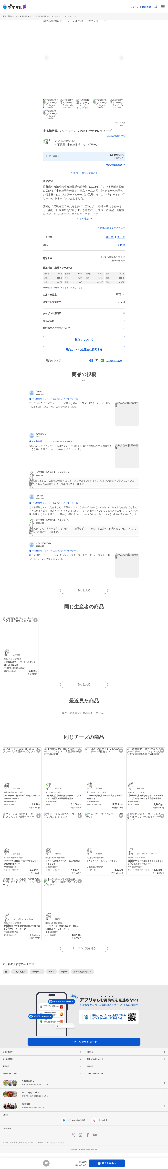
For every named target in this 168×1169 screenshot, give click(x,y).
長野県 (121, 245)
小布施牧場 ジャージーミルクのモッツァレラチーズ (57, 16)
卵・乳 (24, 16)
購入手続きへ (109, 1163)
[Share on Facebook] (91, 360)
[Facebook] (87, 1135)
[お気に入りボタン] (35, 620)
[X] (73, 1135)
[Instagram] (80, 1135)
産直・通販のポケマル (11, 16)
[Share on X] (96, 360)
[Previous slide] (47, 58)
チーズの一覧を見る (84, 948)
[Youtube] (94, 1135)
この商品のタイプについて (111, 228)
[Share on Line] (102, 360)
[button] (84, 143)
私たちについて (84, 339)
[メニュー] (162, 6)
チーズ (32, 16)
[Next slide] (120, 58)
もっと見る (84, 590)
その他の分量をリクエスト (84, 173)
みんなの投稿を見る (116, 136)
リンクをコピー (114, 360)
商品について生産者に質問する (84, 349)
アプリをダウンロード (84, 1042)
